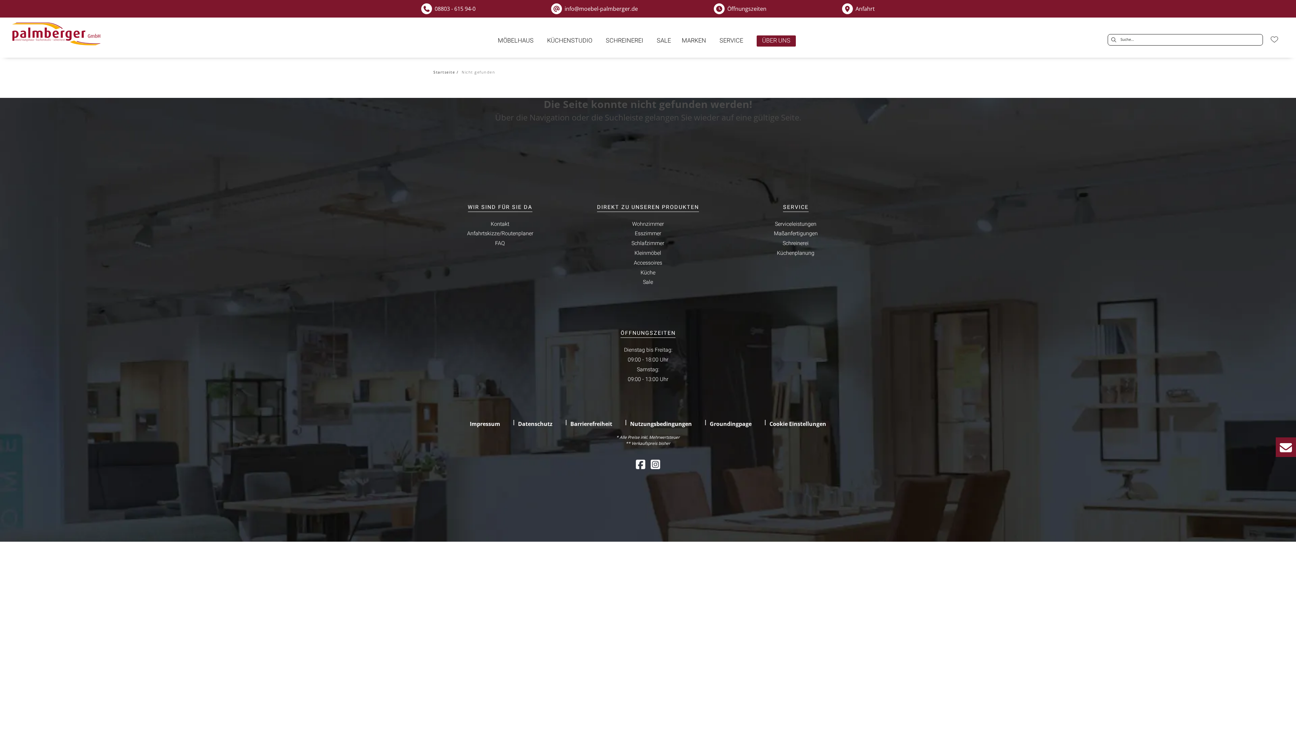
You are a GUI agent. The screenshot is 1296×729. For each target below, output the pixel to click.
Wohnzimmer (648, 224)
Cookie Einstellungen (798, 424)
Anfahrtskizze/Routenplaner (500, 234)
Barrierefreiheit (591, 424)
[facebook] (640, 464)
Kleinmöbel (647, 253)
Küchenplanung (795, 253)
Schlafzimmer (647, 243)
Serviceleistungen (795, 224)
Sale (648, 282)
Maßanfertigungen (796, 234)
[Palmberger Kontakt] (1286, 447)
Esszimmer (648, 234)
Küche (648, 273)
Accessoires (648, 263)
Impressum (485, 424)
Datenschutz (535, 424)
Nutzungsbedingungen (661, 424)
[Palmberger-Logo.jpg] (57, 34)
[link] (516, 40)
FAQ (500, 243)
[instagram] (655, 464)
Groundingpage (731, 424)
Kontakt (500, 224)
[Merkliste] (1274, 39)
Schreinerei (796, 243)
